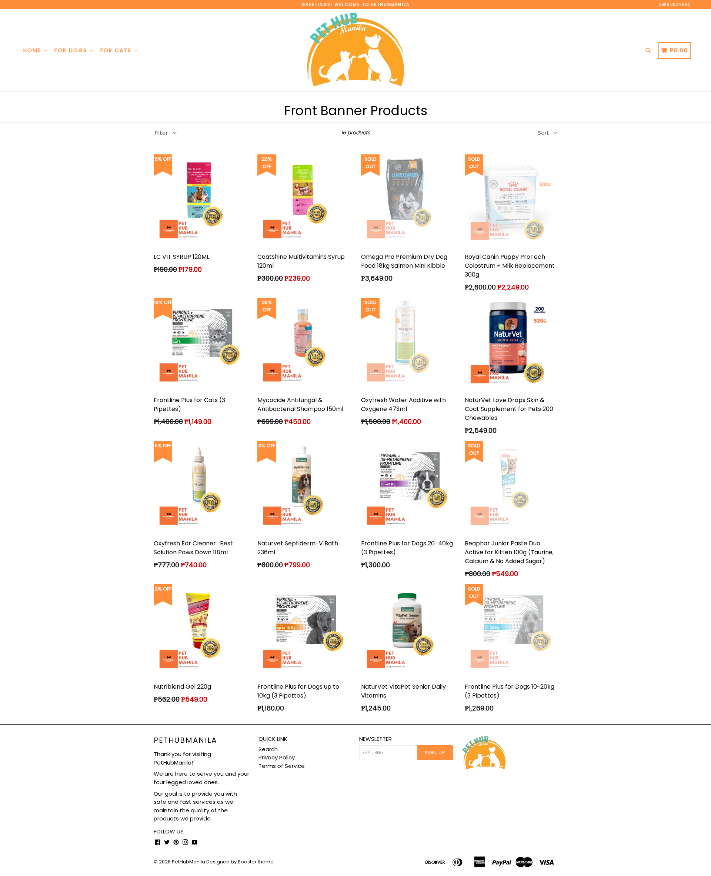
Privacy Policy (276, 757)
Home (33, 50)
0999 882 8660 (674, 4)
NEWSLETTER (375, 739)
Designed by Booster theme (240, 861)
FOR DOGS (71, 50)
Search (268, 749)
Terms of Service (281, 766)
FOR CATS (117, 50)
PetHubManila (185, 740)
